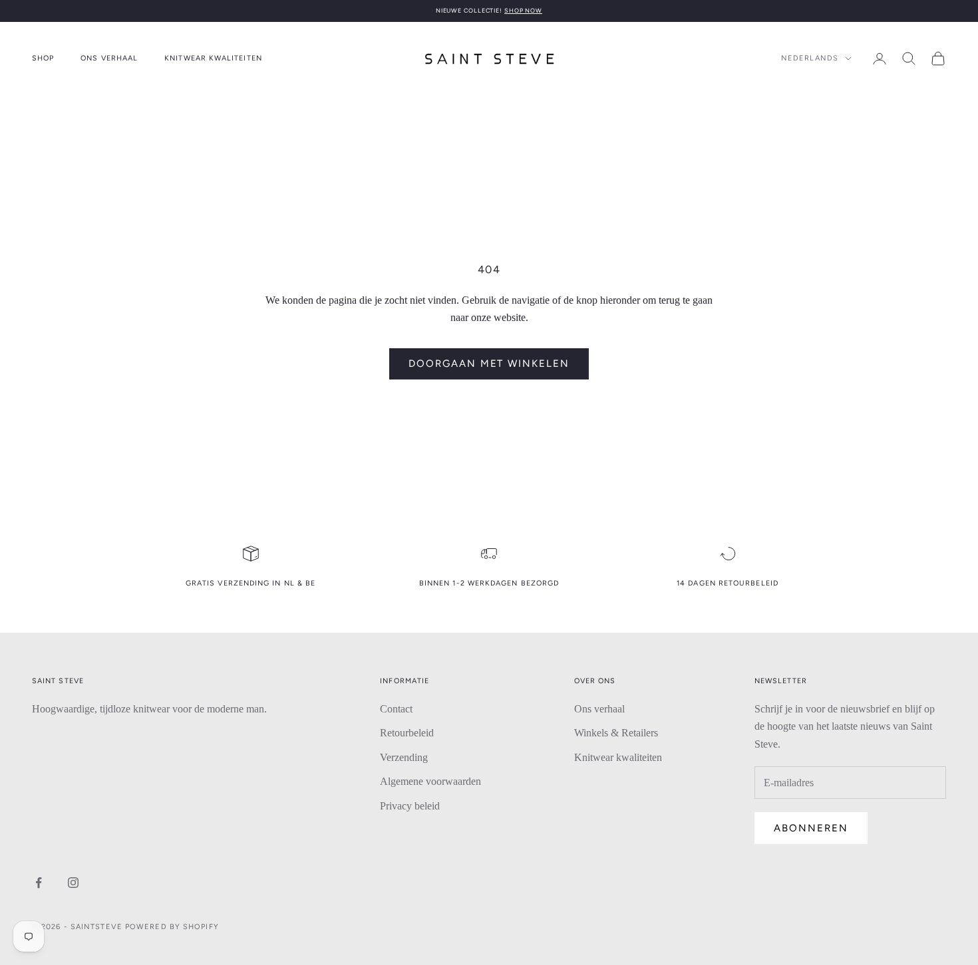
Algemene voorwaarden (430, 781)
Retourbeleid (407, 732)
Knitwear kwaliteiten (213, 58)
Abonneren (811, 828)
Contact (396, 708)
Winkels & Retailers (616, 732)
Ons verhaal (109, 58)
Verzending (404, 757)
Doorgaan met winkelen (489, 364)
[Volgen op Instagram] (73, 882)
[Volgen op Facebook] (38, 882)
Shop (43, 58)
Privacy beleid (410, 805)
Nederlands (809, 58)
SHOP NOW (523, 10)
